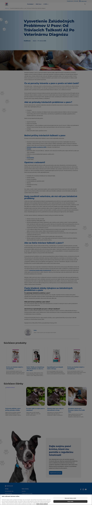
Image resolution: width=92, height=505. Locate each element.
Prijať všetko (70, 501)
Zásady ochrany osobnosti (42, 503)
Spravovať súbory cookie (70, 498)
